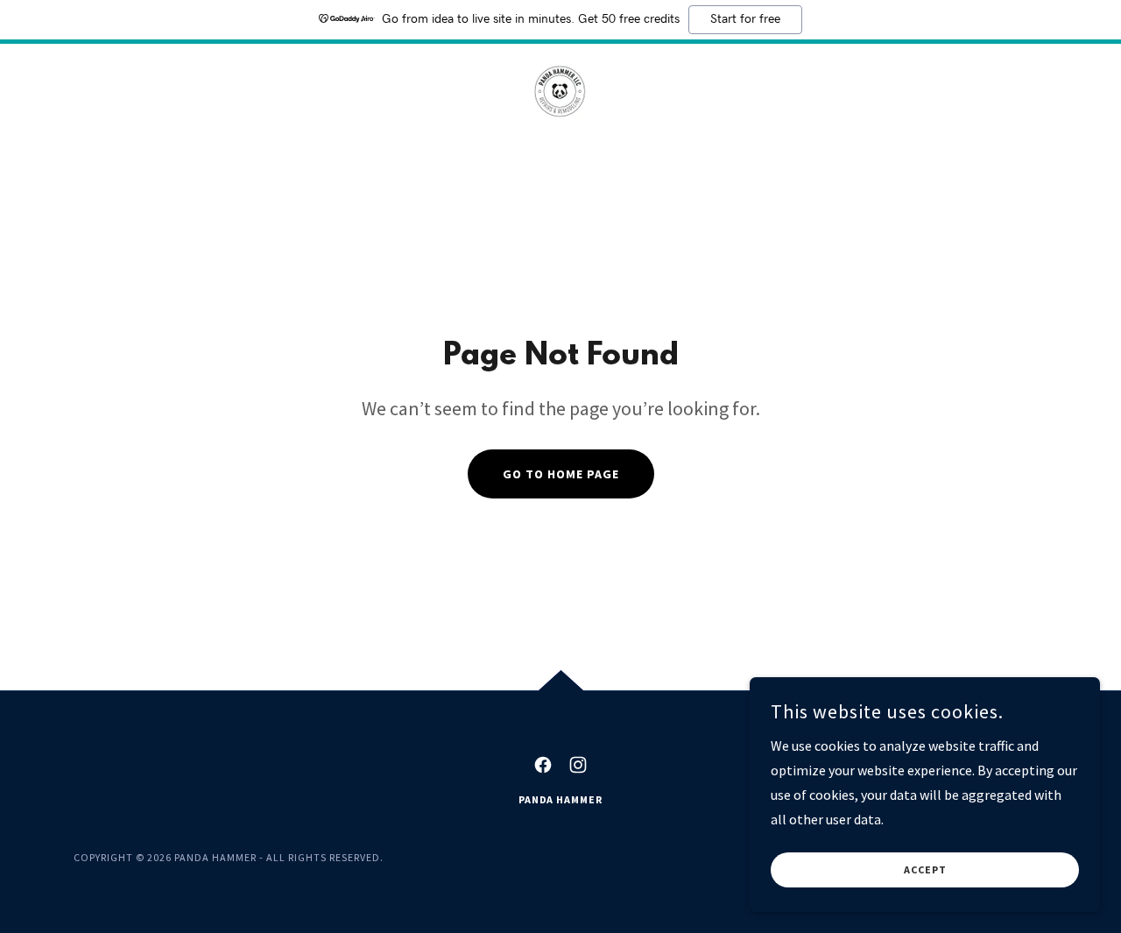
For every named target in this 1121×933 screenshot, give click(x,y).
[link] (560, 93)
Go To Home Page (561, 474)
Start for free (745, 19)
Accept (925, 870)
